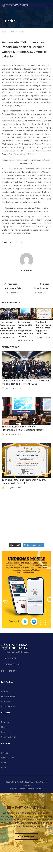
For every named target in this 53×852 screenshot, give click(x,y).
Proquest (5, 722)
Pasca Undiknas (8, 706)
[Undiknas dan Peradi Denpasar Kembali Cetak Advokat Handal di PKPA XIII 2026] (9, 314)
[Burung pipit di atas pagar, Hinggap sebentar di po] (33, 537)
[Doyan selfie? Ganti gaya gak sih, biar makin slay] (33, 505)
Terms (22, 788)
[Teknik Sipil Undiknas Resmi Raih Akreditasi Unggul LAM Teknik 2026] (44, 313)
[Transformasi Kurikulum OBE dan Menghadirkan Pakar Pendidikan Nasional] (26, 313)
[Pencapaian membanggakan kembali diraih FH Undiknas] (33, 529)
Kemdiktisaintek (8, 696)
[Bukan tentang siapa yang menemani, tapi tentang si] (8, 513)
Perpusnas (6, 701)
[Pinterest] (21, 242)
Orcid (3, 763)
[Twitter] (16, 242)
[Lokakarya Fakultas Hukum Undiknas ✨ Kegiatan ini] (8, 521)
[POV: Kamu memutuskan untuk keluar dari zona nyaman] (8, 505)
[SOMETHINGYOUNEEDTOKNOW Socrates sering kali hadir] (33, 513)
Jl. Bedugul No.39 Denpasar (17, 652)
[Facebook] (10, 242)
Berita (21, 31)
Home (4, 31)
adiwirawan (26, 270)
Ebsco (4, 727)
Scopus (4, 753)
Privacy (13, 788)
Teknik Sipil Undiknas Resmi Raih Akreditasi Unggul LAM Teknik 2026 (43, 327)
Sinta (3, 767)
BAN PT (4, 691)
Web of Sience (7, 758)
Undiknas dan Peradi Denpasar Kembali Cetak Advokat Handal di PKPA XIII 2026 (8, 328)
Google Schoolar (8, 737)
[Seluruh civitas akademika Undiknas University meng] (8, 529)
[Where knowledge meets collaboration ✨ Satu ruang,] (8, 497)
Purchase (40, 788)
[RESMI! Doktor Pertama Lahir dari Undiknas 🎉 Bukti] (33, 497)
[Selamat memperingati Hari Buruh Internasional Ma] (8, 537)
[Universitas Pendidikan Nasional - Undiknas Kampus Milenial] (15, 5)
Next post (44, 284)
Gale (3, 732)
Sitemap (30, 788)
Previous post (10, 284)
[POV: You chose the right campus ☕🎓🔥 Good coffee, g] (33, 521)
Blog (12, 31)
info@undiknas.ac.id (13, 664)
